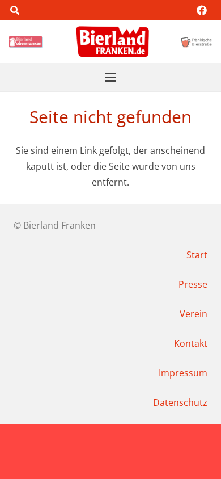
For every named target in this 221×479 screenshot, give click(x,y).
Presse (192, 284)
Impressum (183, 373)
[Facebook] (202, 10)
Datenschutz (180, 402)
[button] (14, 10)
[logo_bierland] (27, 42)
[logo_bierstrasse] (196, 42)
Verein (193, 314)
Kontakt (190, 343)
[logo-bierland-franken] (113, 41)
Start (196, 255)
